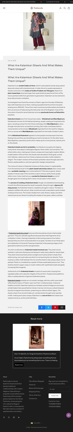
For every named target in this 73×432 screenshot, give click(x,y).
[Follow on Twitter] (9, 417)
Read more (19, 365)
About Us (32, 385)
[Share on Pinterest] (55, 307)
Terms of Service (35, 395)
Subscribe (54, 396)
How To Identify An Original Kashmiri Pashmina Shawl (35, 354)
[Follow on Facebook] (4, 417)
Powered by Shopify (42, 427)
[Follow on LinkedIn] (19, 417)
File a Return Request (36, 381)
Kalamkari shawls (14, 280)
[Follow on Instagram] (14, 417)
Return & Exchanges (36, 388)
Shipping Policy (34, 392)
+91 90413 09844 (55, 406)
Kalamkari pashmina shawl (18, 233)
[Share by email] (62, 307)
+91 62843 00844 (55, 404)
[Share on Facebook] (41, 307)
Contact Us (33, 398)
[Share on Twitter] (48, 307)
